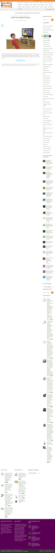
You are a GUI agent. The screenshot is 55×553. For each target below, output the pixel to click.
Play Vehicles (45, 92)
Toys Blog (20, 9)
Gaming (44, 68)
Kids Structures (46, 82)
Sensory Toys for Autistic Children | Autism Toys (49, 188)
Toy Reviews (45, 140)
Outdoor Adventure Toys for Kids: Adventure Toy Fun (49, 231)
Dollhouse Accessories (47, 52)
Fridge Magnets (46, 66)
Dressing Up (20, 4)
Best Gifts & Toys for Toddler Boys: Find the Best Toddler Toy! (49, 194)
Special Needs (46, 122)
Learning (42, 4)
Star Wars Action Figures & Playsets (48, 129)
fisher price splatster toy (23, 65)
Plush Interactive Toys (47, 94)
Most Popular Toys (46, 86)
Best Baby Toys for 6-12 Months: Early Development (49, 266)
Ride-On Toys (45, 116)
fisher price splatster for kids (33, 64)
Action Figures (26, 2)
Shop (53, 0)
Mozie (26, 20)
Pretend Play (45, 102)
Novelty (50, 4)
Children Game (46, 44)
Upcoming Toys (46, 146)
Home (19, 2)
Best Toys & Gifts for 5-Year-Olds (49, 242)
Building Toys (45, 40)
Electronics (26, 4)
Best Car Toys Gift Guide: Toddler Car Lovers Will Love (49, 271)
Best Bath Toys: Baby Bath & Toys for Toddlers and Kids (49, 226)
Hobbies (34, 4)
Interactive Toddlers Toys (14, 64)
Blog (46, 0)
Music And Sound (46, 88)
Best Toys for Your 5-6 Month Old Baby (49, 247)
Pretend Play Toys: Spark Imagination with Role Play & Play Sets (49, 182)
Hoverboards (45, 70)
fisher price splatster (25, 64)
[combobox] (48, 287)
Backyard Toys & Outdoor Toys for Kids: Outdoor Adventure (49, 278)
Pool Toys (45, 96)
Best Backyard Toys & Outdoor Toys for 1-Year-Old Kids (49, 207)
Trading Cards (47, 2)
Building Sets (45, 38)
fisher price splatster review (15, 65)
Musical (46, 4)
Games (31, 4)
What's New (45, 152)
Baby (34, 2)
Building (41, 2)
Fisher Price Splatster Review (20, 17)
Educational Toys (7, 64)
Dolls (52, 2)
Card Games (45, 42)
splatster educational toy (31, 65)
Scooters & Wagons (46, 120)
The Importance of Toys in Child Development (49, 167)
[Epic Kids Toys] (8, 5)
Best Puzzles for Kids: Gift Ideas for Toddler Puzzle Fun (49, 253)
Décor (38, 4)
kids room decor (46, 80)
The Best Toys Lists (46, 136)
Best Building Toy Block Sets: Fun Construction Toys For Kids (49, 219)
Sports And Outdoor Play (47, 124)
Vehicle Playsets (46, 148)
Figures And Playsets (47, 64)
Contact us (49, 0)
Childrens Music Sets (47, 48)
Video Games (45, 150)
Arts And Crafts (46, 28)
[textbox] (48, 287)
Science (44, 118)
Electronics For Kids (47, 58)
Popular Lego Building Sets (48, 98)
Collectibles (45, 50)
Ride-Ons (37, 2)
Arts (31, 2)
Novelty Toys (45, 90)
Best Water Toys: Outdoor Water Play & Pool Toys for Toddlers (49, 201)
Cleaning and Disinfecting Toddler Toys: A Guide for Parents (49, 162)
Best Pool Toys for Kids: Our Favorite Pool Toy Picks (49, 237)
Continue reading (20, 60)
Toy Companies (46, 138)
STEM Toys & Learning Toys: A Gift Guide (49, 213)
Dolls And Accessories (47, 54)
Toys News (45, 142)
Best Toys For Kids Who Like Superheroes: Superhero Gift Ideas (49, 259)
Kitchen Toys (45, 84)
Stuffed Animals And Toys (48, 132)
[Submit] (52, 20)
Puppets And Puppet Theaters (47, 105)
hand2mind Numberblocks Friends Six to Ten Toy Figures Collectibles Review (49, 175)
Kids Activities (45, 78)
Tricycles (44, 144)
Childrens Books (46, 46)
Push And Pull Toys (46, 108)
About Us (42, 0)
